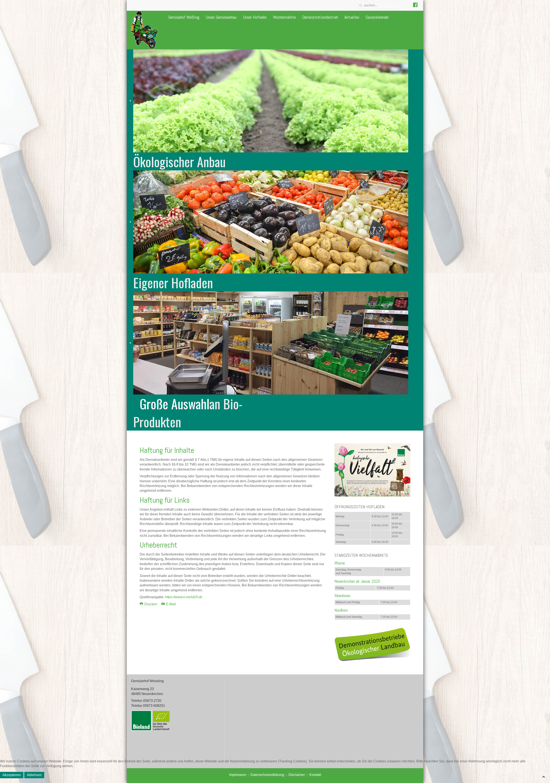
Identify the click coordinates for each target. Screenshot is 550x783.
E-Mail (170, 604)
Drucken (151, 604)
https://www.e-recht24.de (183, 597)
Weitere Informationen (275, 780)
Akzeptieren (12, 775)
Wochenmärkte (284, 17)
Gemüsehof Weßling (183, 17)
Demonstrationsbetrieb (320, 17)
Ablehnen (34, 775)
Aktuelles (351, 17)
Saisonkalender (377, 17)
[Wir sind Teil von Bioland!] (373, 470)
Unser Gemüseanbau (221, 17)
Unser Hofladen (255, 17)
